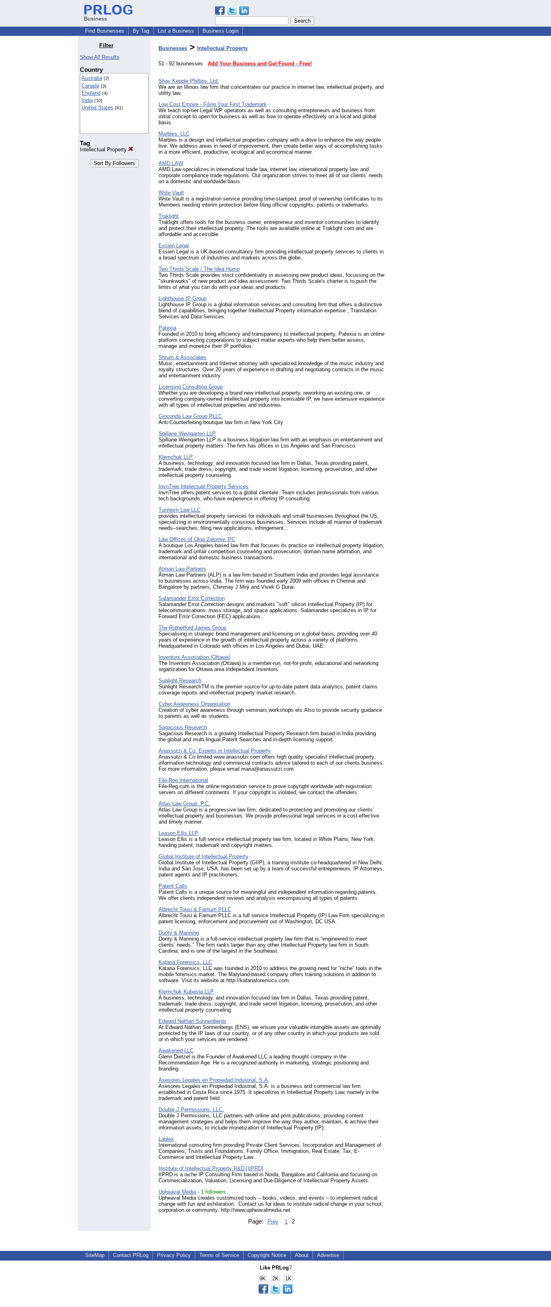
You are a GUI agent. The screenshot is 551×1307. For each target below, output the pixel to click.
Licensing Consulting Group (191, 387)
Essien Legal (174, 246)
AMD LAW (171, 163)
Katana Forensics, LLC (185, 962)
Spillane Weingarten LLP (187, 434)
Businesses (173, 48)
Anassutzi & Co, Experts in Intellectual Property (215, 751)
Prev (272, 1222)
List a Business (176, 31)
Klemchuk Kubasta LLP (186, 992)
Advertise (328, 1255)
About (302, 1255)
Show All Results (99, 57)
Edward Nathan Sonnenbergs (192, 1021)
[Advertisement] (432, 163)
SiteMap (94, 1255)
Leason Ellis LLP (178, 833)
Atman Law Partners (182, 569)
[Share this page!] (232, 13)
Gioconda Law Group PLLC (190, 416)
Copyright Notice (267, 1255)
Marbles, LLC (174, 134)
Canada (90, 86)
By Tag (141, 31)
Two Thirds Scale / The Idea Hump (199, 269)
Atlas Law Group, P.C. (184, 804)
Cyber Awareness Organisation (194, 704)
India (87, 100)
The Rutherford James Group (192, 628)
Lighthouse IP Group (183, 298)
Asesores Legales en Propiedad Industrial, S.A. (214, 1080)
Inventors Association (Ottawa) (194, 657)
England (90, 93)
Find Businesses (104, 31)
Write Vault (171, 193)
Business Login (220, 31)
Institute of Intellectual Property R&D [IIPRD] (211, 1168)
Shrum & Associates (183, 357)
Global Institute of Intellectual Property (203, 856)
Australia (91, 78)
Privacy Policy (174, 1255)
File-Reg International (183, 780)
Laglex (166, 1139)
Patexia (167, 328)
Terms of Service (219, 1255)
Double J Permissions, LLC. (191, 1109)
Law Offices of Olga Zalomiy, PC (197, 539)
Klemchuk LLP (176, 457)
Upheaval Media (177, 1192)
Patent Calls (173, 886)
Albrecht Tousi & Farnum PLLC (195, 909)
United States (97, 108)
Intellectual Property (104, 149)
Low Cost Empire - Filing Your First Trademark (213, 104)
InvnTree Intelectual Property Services (203, 486)
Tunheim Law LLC (179, 510)
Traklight (169, 216)
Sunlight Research (180, 681)
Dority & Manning (179, 933)
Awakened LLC (176, 1051)
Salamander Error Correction (192, 598)
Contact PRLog (130, 1255)
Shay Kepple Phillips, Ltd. (189, 81)
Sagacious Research (183, 727)
